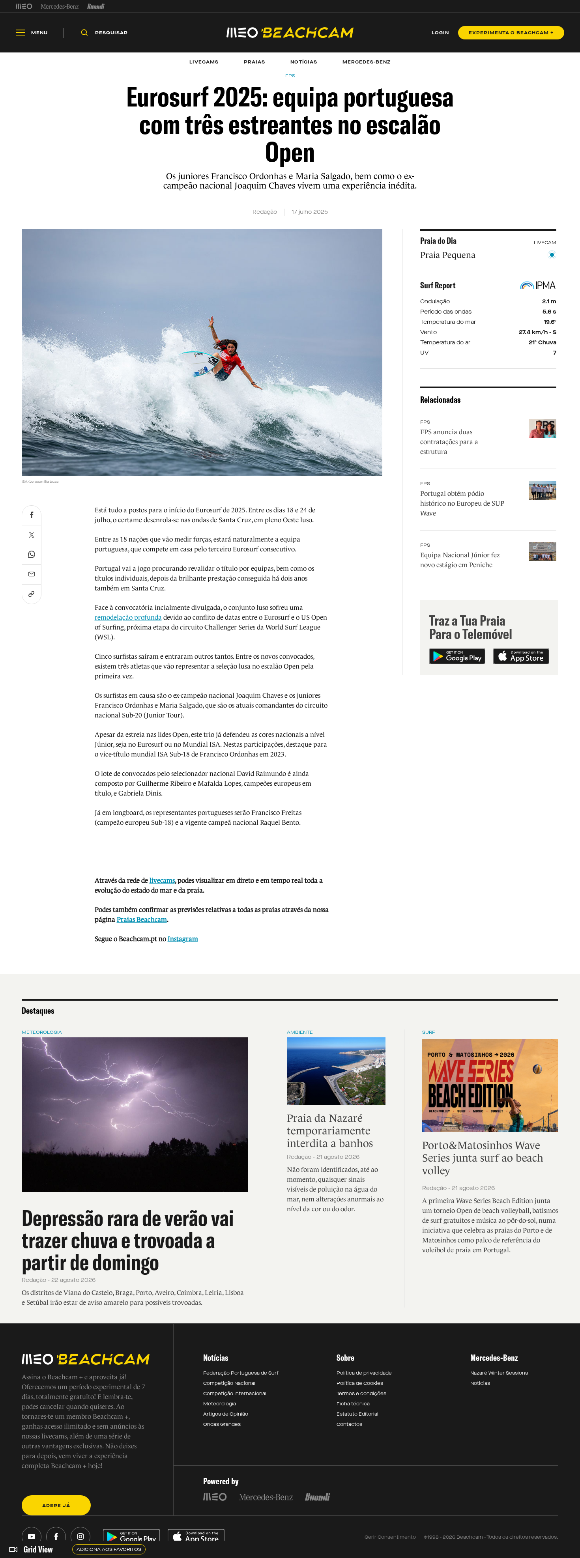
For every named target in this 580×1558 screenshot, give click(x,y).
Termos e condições (361, 1393)
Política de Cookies (360, 1383)
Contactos (349, 1424)
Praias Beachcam (142, 919)
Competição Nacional (229, 1383)
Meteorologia (42, 1032)
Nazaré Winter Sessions (499, 1373)
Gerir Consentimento (390, 1537)
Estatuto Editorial (357, 1414)
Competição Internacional (234, 1393)
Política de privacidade (364, 1373)
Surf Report (438, 285)
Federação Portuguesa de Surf (241, 1373)
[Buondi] (96, 6)
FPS (425, 422)
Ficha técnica (353, 1404)
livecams (162, 880)
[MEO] (24, 6)
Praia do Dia (438, 240)
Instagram (183, 939)
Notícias (480, 1383)
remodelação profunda (128, 617)
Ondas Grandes (222, 1424)
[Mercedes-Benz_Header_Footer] (60, 6)
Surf (428, 1032)
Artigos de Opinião (225, 1414)
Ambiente (300, 1032)
